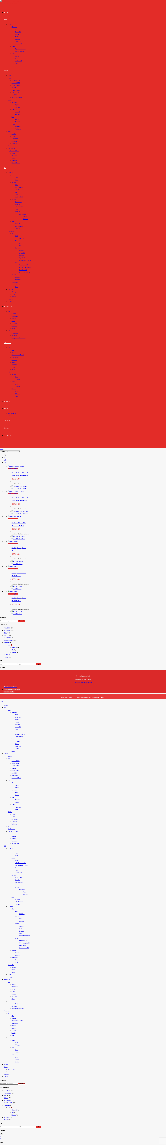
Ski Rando (10, 906)
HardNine (14, 821)
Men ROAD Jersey (17, 551)
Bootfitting (14, 1004)
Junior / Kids (18, 872)
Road (13, 739)
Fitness (13, 972)
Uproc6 (17, 785)
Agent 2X (21, 933)
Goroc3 (17, 792)
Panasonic (14, 841)
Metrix (17, 744)
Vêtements (7, 642)
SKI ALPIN (7, 628)
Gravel (13, 732)
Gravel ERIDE (16, 770)
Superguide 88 (23, 940)
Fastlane (14, 768)
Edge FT (21, 921)
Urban (13, 804)
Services (6, 1064)
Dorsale (14, 989)
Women (13, 473)
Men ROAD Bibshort (18, 526)
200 (5, 460)
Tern (9, 826)
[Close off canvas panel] (1, 1134)
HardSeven (14, 819)
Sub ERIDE (15, 775)
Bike (17, 473)
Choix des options (13, 468)
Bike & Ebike (11, 1069)
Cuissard (14, 1025)
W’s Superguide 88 (24, 943)
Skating (14, 967)
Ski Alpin (10, 848)
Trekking (14, 824)
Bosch (13, 834)
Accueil (6, 705)
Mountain (14, 712)
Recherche (22, 621)
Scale (16, 714)
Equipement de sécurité (18, 1008)
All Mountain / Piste (20, 863)
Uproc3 (17, 787)
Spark (17, 719)
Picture (13, 1055)
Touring (17, 904)
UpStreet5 (18, 807)
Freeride (17, 880)
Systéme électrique (13, 831)
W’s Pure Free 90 (24, 948)
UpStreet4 (18, 809)
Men (25, 523)
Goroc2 (17, 795)
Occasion (6, 1074)
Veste (13, 1035)
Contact (6, 1076)
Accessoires (7, 979)
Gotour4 (17, 802)
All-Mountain (19, 882)
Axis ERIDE (15, 773)
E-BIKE (6, 635)
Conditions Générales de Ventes (83, 682)
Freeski (17, 887)
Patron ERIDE (16, 763)
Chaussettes (15, 1023)
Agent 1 (21, 926)
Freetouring (18, 877)
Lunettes (14, 994)
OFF (16, 911)
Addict (17, 748)
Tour (13, 797)
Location (10, 974)
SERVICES (7, 654)
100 (5, 457)
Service (10, 977)
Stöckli (13, 858)
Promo (5, 1067)
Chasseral (20, 473)
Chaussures (14, 957)
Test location (11, 829)
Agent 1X (21, 928)
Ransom (17, 724)
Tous (5, 462)
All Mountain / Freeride (21, 865)
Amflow (10, 756)
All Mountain (19, 902)
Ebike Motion (15, 843)
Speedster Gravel (20, 734)
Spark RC (18, 717)
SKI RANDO (7, 630)
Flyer (9, 780)
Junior (13, 751)
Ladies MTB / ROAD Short (19, 500)
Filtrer (38, 664)
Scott (9, 710)
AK (12, 850)
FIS (16, 867)
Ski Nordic (22, 889)
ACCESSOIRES (8, 640)
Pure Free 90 (22, 945)
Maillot (13, 1028)
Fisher (24, 892)
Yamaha (14, 838)
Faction (14, 875)
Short (13, 999)
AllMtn (13, 814)
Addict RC (18, 746)
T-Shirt (13, 1033)
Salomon (25, 894)
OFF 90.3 (21, 914)
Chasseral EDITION (17, 1020)
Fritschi (17, 953)
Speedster (18, 741)
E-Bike (6, 753)
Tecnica (17, 960)
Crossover (14, 790)
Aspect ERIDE (16, 765)
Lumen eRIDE (16, 761)
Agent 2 (21, 931)
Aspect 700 (18, 729)
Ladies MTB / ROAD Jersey (20, 475)
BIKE (5, 633)
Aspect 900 (18, 727)
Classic (13, 969)
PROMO (6, 657)
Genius (17, 722)
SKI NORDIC (8, 638)
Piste (16, 855)
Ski (5, 846)
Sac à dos (14, 996)
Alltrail (13, 816)
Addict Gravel (19, 736)
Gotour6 (17, 799)
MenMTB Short (16, 601)
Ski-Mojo (14, 1006)
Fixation (14, 950)
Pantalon (14, 1030)
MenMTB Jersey (16, 576)
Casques (14, 984)
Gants (13, 991)
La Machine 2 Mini (24, 935)
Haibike (10, 812)
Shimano (14, 836)
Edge (20, 918)
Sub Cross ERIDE (16, 778)
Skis (13, 909)
